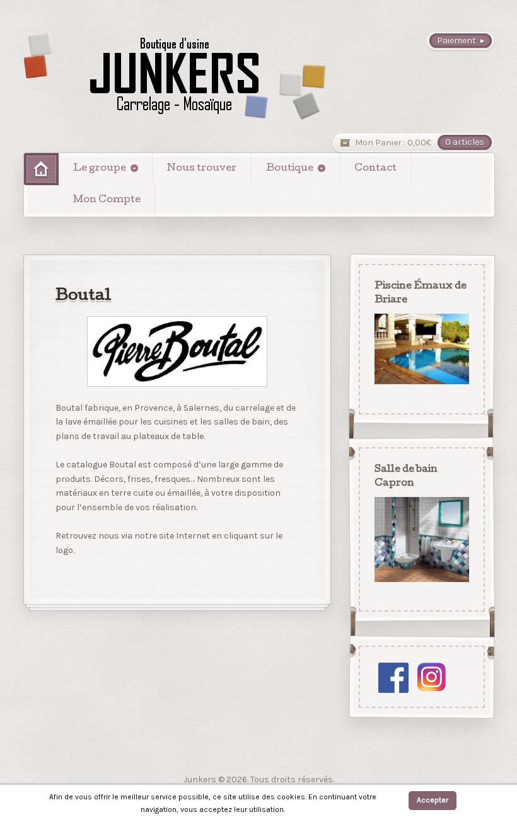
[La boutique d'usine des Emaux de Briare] (174, 76)
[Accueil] (41, 169)
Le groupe (99, 169)
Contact (375, 169)
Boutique (289, 169)
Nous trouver (201, 169)
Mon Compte (107, 200)
